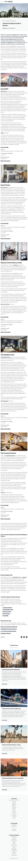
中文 (14, 818)
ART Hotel (3, 91)
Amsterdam (14, 841)
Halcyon (15, 265)
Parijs (14, 842)
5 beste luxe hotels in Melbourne (11, 708)
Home (4, 20)
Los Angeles (14, 851)
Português (14, 815)
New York (14, 839)
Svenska (14, 813)
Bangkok (14, 849)
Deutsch (14, 805)
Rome (14, 843)
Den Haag (14, 848)
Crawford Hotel (9, 455)
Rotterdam (14, 845)
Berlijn (14, 852)
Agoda (24, 577)
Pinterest (14, 830)
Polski (14, 810)
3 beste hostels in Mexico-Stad (11, 745)
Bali (14, 846)
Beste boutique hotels (11, 20)
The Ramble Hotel (5, 357)
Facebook (14, 826)
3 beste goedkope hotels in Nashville (13, 778)
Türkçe (14, 811)
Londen (14, 838)
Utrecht (14, 853)
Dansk (14, 814)
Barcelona (14, 836)
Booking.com (17, 577)
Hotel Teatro (4, 187)
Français (14, 807)
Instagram (14, 824)
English (14, 803)
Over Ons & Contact (14, 800)
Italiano (14, 808)
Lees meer (4, 684)
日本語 (14, 817)
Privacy (14, 801)
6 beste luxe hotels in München (11, 669)
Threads (14, 829)
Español (14, 804)
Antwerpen (14, 855)
